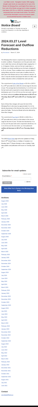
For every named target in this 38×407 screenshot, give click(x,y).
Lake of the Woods (18, 83)
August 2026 (5, 201)
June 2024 (4, 278)
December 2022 (6, 332)
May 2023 (4, 317)
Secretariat (6, 52)
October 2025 (5, 230)
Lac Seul (15, 117)
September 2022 (6, 341)
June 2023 (4, 314)
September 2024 (6, 269)
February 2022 (5, 361)
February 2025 (5, 254)
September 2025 (6, 233)
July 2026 (4, 204)
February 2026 (5, 219)
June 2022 (4, 350)
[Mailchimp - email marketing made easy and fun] (27, 182)
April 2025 (4, 248)
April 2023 (4, 320)
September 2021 (6, 376)
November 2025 (6, 227)
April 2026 (4, 213)
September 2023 (6, 305)
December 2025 (6, 224)
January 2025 (5, 257)
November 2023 (6, 299)
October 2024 (5, 266)
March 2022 (4, 359)
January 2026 (5, 222)
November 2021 (6, 370)
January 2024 (5, 293)
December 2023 (6, 296)
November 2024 (6, 263)
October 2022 (5, 338)
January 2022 (5, 364)
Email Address (7, 176)
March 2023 (4, 323)
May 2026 (4, 210)
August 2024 (5, 272)
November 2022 (6, 335)
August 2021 (5, 379)
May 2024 (4, 281)
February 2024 (5, 290)
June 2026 (4, 207)
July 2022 (4, 347)
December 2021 (6, 367)
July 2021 (4, 382)
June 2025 (4, 242)
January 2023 (5, 329)
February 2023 (5, 326)
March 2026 (4, 216)
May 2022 (4, 353)
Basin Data (11, 138)
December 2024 (6, 260)
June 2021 (4, 385)
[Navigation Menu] (35, 26)
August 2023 (5, 308)
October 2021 (5, 373)
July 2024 (4, 275)
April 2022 (4, 356)
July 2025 (4, 239)
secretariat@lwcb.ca (7, 395)
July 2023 (4, 311)
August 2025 (5, 236)
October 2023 (5, 302)
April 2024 (4, 284)
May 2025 (4, 245)
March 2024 (4, 287)
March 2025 (4, 251)
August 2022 (5, 344)
